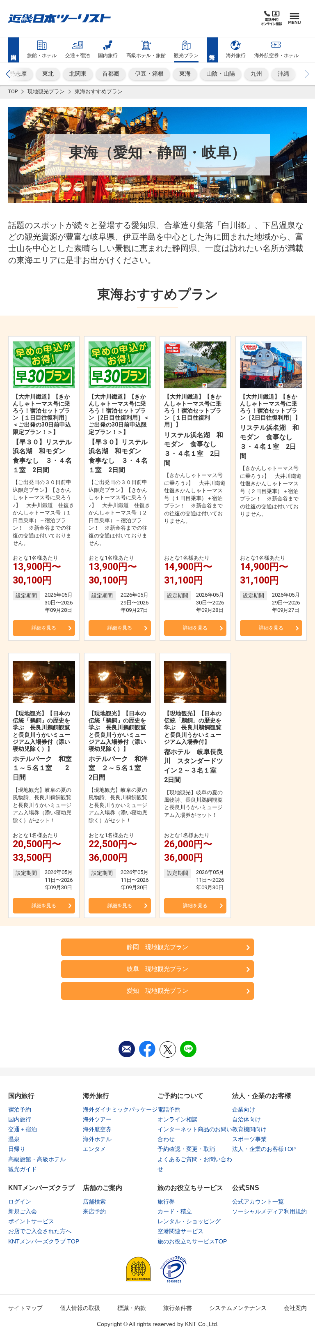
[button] (8, 74)
